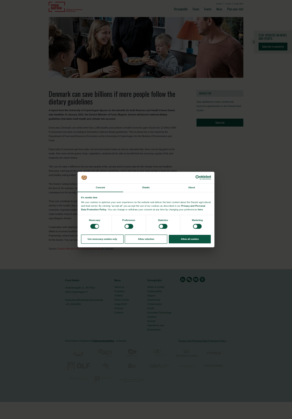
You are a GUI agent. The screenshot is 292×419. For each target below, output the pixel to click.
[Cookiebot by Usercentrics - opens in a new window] (197, 177)
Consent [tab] (100, 187)
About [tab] (191, 187)
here (200, 209)
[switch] (129, 226)
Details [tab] (146, 187)
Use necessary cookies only (102, 239)
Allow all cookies (190, 239)
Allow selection (146, 239)
